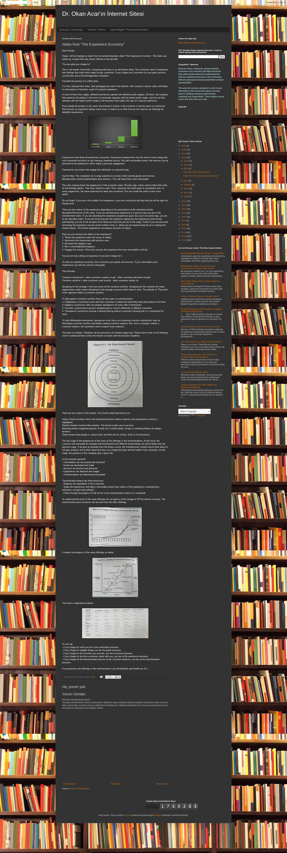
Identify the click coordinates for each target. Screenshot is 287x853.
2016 (184, 225)
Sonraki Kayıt (69, 784)
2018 (184, 217)
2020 (184, 209)
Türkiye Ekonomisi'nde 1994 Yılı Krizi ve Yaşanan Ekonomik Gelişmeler (199, 355)
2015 (184, 228)
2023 (184, 157)
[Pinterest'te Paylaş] (119, 677)
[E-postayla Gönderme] (101, 677)
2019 (184, 213)
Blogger (157, 815)
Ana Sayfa (115, 784)
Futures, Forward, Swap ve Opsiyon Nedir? (200, 296)
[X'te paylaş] (113, 677)
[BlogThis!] (110, 677)
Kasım (187, 165)
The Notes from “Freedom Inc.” (197, 172)
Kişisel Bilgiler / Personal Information (129, 29)
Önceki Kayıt (162, 784)
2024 (184, 154)
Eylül (186, 181)
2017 (184, 221)
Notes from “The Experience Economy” (200, 176)
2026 (184, 146)
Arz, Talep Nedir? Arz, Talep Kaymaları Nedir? (201, 342)
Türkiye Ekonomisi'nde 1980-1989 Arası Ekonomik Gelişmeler (199, 386)
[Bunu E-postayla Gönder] (106, 677)
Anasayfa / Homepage (71, 29)
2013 (184, 236)
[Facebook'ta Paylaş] (116, 677)
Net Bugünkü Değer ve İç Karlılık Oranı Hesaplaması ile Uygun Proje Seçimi (198, 267)
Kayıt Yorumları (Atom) (79, 788)
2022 (184, 201)
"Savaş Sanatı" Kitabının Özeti (194, 372)
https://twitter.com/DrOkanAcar (191, 43)
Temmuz (188, 185)
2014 (184, 232)
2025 (184, 150)
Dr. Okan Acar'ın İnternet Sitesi (103, 13)
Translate (200, 415)
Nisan (187, 192)
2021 (184, 205)
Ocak (186, 196)
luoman (127, 815)
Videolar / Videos (96, 29)
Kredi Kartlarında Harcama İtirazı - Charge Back (202, 253)
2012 (184, 240)
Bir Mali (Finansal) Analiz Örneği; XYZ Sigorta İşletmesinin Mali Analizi (201, 310)
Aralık (186, 161)
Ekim (186, 168)
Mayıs (187, 188)
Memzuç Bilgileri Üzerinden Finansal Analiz (200, 326)
